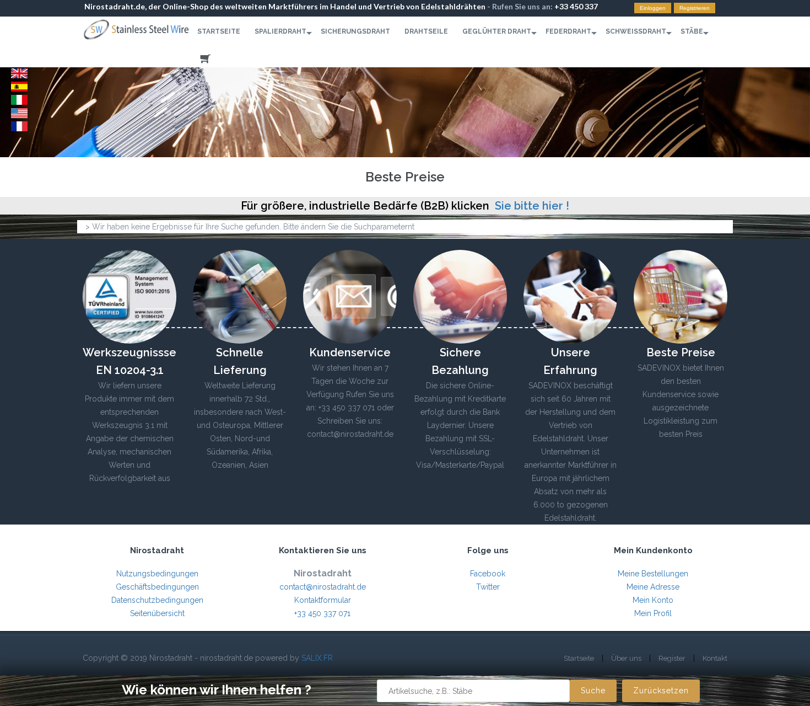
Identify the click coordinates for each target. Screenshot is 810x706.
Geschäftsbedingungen (157, 586)
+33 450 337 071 (322, 613)
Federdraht (568, 31)
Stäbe (692, 31)
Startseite (218, 31)
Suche (593, 690)
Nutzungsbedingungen (157, 573)
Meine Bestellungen (653, 573)
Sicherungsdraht (355, 31)
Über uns (626, 658)
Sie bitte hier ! (532, 205)
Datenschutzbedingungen (157, 600)
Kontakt (715, 658)
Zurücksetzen (661, 690)
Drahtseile (426, 31)
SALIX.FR (317, 658)
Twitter (488, 586)
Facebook (487, 573)
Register (671, 658)
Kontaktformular (322, 600)
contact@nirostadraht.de (322, 586)
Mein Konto (653, 600)
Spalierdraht (280, 31)
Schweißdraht (636, 31)
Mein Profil (653, 613)
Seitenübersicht (157, 613)
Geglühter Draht (496, 31)
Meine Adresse (653, 586)
